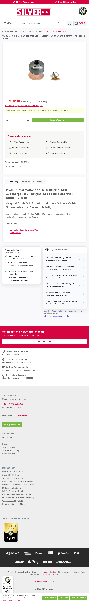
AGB (4, 441)
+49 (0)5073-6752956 (12, 404)
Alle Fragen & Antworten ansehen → (58, 316)
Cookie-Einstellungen (44, 581)
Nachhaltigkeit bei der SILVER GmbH (18, 485)
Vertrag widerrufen (12, 425)
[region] (44, 72)
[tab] (12, 181)
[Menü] (11, 577)
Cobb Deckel (15, 233)
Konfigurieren (50, 598)
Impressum (7, 438)
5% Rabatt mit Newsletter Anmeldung (18, 498)
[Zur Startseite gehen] (34, 12)
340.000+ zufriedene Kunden (14, 478)
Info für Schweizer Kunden (13, 491)
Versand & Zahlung (10, 451)
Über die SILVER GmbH (12, 472)
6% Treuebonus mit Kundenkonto (16, 494)
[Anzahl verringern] (7, 120)
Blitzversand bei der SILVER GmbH (17, 482)
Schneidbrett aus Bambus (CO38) (24, 230)
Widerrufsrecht (8, 447)
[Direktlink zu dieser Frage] (83, 259)
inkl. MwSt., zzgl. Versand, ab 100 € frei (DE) (24, 106)
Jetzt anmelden (44, 341)
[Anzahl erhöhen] (28, 120)
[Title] (11, 532)
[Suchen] (58, 23)
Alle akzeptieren (79, 598)
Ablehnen (63, 598)
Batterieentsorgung (10, 454)
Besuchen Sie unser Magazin (14, 504)
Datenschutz (7, 444)
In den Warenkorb (58, 120)
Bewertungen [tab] (39, 182)
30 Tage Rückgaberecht (12, 488)
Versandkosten (49, 572)
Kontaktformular (23, 416)
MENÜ (9, 23)
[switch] (7, 591)
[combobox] (37, 23)
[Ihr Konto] (69, 23)
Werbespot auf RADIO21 (13, 501)
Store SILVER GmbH (11, 475)
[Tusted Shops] (83, 11)
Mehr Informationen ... (12, 601)
